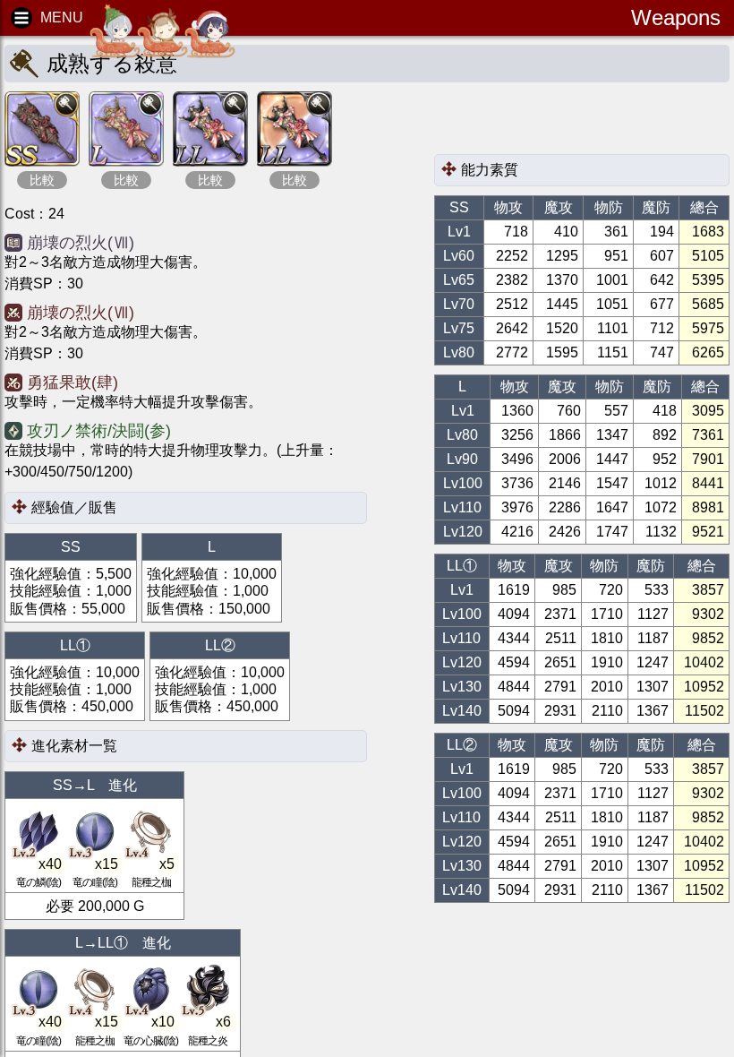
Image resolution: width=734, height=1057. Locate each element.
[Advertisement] (577, 122)
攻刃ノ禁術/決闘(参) (99, 431)
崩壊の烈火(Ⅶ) (80, 243)
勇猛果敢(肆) (72, 382)
